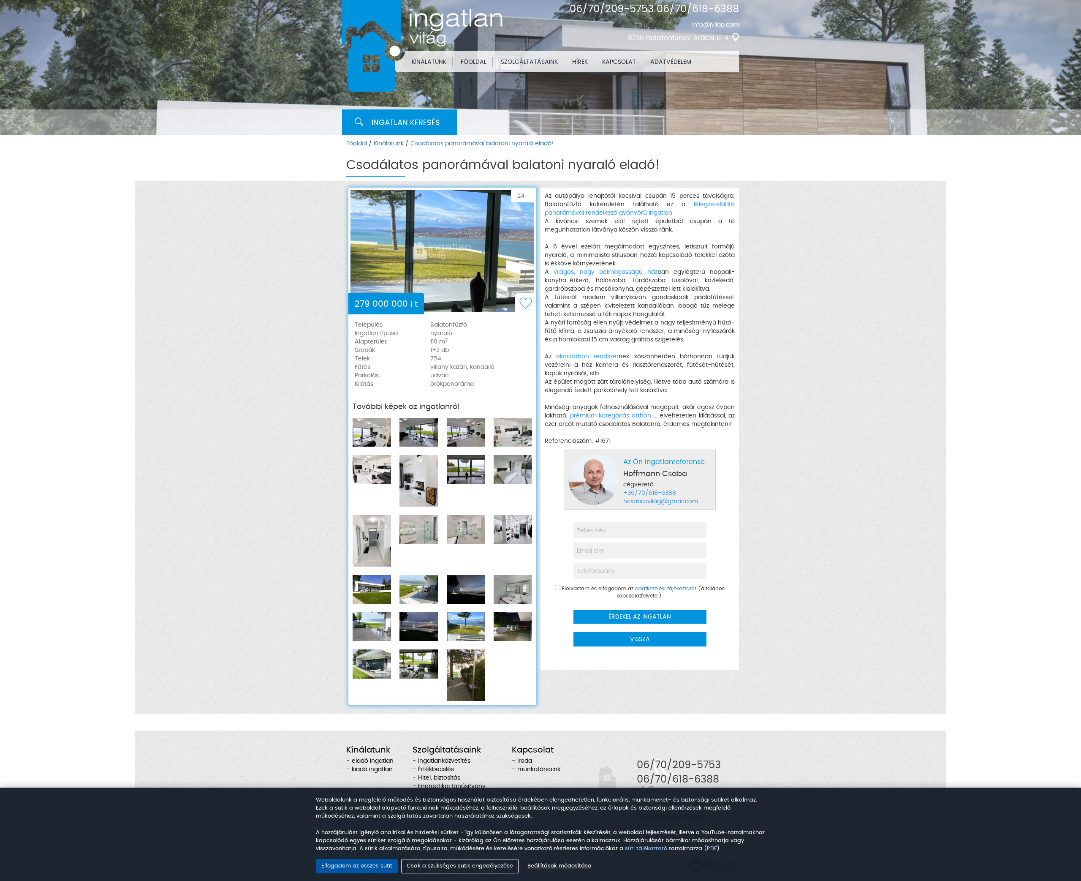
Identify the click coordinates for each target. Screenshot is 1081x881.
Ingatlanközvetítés (444, 761)
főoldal (473, 62)
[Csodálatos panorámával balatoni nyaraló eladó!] (442, 251)
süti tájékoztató (646, 848)
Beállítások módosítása (559, 866)
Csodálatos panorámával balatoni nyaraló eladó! (482, 144)
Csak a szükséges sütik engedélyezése (460, 866)
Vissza (640, 639)
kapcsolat (619, 62)
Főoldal (356, 144)
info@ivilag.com (715, 25)
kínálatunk (429, 62)
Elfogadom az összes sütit (356, 866)
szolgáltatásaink (529, 62)
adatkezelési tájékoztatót (665, 588)
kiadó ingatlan (372, 769)
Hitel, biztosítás (439, 778)
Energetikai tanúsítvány (452, 786)
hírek (580, 62)
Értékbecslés (436, 769)
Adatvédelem (670, 62)
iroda (524, 761)
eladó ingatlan (373, 761)
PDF (712, 848)
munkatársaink (538, 769)
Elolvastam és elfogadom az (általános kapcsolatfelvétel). (642, 592)
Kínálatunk (389, 144)
